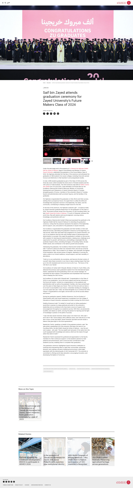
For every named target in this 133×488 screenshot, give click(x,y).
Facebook (51, 114)
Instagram (11, 482)
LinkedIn (54, 114)
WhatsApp (58, 114)
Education (49, 82)
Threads (14, 482)
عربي (8, 2)
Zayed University (48, 172)
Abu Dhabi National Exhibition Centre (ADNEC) (55, 368)
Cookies (27, 484)
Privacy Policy (19, 484)
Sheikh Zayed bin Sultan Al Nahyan (56, 213)
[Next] (92, 161)
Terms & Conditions (8, 484)
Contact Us (48, 484)
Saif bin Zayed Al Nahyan (83, 368)
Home (44, 82)
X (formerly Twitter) (47, 114)
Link (44, 114)
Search (5, 3)
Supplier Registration (37, 484)
